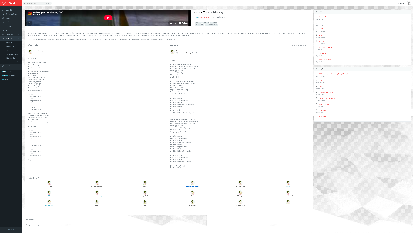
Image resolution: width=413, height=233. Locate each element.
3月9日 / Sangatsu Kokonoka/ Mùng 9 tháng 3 (333, 74)
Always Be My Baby (325, 59)
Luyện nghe (200, 24)
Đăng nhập (29, 225)
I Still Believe (323, 29)
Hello (320, 86)
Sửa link (214, 22)
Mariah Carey (320, 12)
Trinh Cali (288, 205)
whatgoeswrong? (97, 196)
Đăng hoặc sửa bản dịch (301, 45)
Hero (320, 35)
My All (320, 23)
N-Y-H (49, 196)
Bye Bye (321, 41)
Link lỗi (206, 22)
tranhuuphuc (49, 205)
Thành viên (400, 3)
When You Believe (324, 17)
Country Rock (321, 69)
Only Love (322, 80)
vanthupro (288, 186)
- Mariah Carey (215, 12)
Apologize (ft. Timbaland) (327, 98)
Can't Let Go (323, 53)
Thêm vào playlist (212, 24)
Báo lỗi (199, 22)
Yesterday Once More (326, 92)
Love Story (322, 110)
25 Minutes (322, 116)
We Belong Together (325, 47)
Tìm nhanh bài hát (11, 14)
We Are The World (324, 104)
